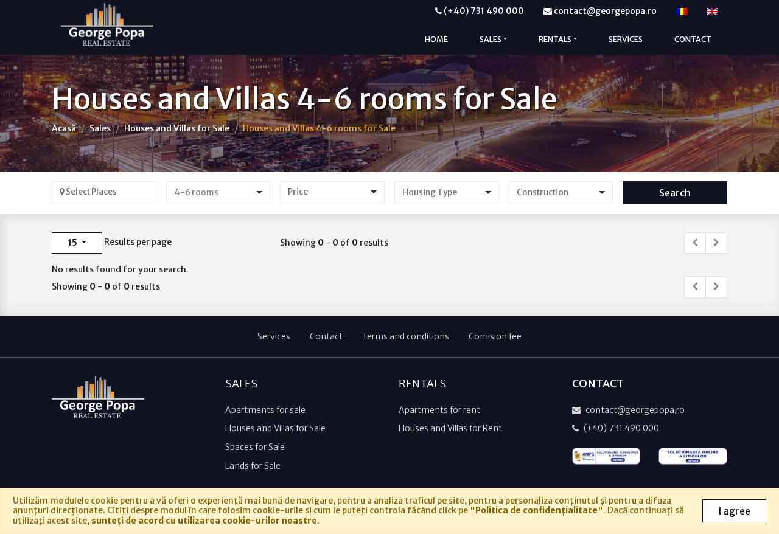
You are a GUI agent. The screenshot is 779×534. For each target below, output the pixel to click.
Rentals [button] (555, 39)
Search (675, 193)
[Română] (681, 11)
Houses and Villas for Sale (176, 128)
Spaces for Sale (255, 447)
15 (73, 243)
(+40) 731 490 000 (483, 10)
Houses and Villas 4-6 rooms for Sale (319, 128)
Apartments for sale (265, 409)
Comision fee (495, 336)
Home (436, 39)
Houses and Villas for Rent (450, 428)
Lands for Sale (253, 465)
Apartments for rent (439, 409)
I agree (734, 511)
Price (298, 192)
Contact (692, 39)
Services (626, 39)
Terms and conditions (405, 336)
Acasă (64, 128)
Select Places (91, 192)
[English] (712, 11)
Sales (100, 128)
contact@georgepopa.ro (604, 10)
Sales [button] (490, 39)
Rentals (422, 383)
